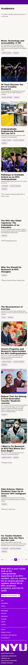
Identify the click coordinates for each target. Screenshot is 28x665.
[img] (14, 25)
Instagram (4, 611)
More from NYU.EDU (7, 653)
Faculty (4, 317)
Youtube (4, 619)
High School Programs (9, 660)
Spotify (3, 624)
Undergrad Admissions (8, 656)
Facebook (4, 616)
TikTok (3, 622)
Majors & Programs (7, 97)
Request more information (9, 595)
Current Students (6, 53)
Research (16, 53)
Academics (4, 603)
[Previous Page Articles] (2, 559)
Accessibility (5, 638)
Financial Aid (5, 658)
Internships (5, 186)
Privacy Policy (6, 632)
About (3, 629)
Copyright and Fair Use (9, 635)
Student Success (7, 663)
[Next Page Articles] (26, 559)
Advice (3, 606)
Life (2, 600)
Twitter (3, 613)
